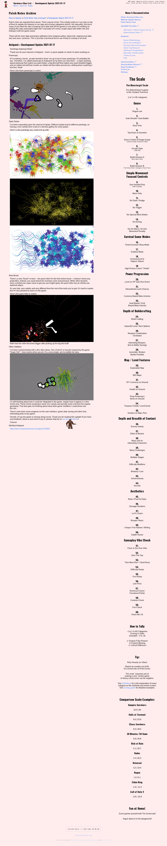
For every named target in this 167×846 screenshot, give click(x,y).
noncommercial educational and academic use (84, 840)
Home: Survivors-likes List (132, 17)
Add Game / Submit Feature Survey (137, 30)
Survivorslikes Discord (130, 64)
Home (30, 5)
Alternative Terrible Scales (133, 53)
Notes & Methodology (131, 40)
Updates (18, 17)
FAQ (125, 58)
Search (23, 5)
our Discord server (70, 419)
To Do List (125, 69)
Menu (16, 5)
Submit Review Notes (131, 32)
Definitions (126, 683)
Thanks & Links (129, 55)
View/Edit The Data (129, 26)
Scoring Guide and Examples (134, 45)
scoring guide (129, 688)
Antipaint (42, 17)
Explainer (125, 36)
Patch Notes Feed (128, 22)
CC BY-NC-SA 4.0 (106, 840)
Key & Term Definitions (132, 43)
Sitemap (124, 72)
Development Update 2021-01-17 (61, 17)
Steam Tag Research (131, 48)
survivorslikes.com (83, 835)
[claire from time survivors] (7, 4)
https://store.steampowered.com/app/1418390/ (30, 429)
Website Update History (131, 20)
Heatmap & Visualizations (133, 50)
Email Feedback (127, 67)
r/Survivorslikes (127, 62)
